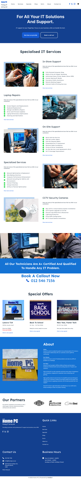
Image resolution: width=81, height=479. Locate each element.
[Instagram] (74, 4)
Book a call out (49, 35)
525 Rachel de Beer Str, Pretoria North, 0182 (11, 465)
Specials (28, 4)
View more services (47, 88)
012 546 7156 (43, 280)
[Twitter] (72, 4)
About (49, 4)
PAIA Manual (6, 470)
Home (13, 4)
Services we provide (30, 35)
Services (20, 4)
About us (44, 441)
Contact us (45, 444)
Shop (36, 4)
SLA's (42, 4)
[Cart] (78, 4)
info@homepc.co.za (10, 461)
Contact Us (57, 4)
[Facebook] (69, 4)
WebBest (49, 477)
